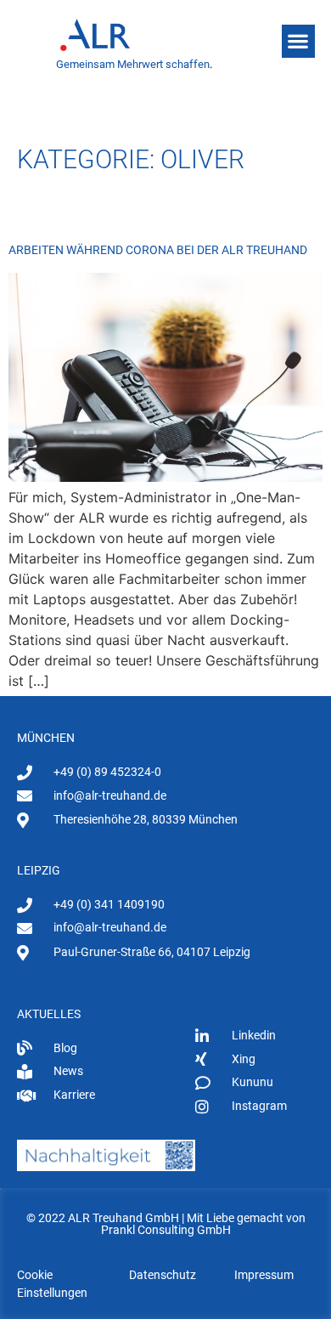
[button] (298, 41)
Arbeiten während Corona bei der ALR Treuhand (157, 250)
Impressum (264, 1275)
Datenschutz (162, 1275)
